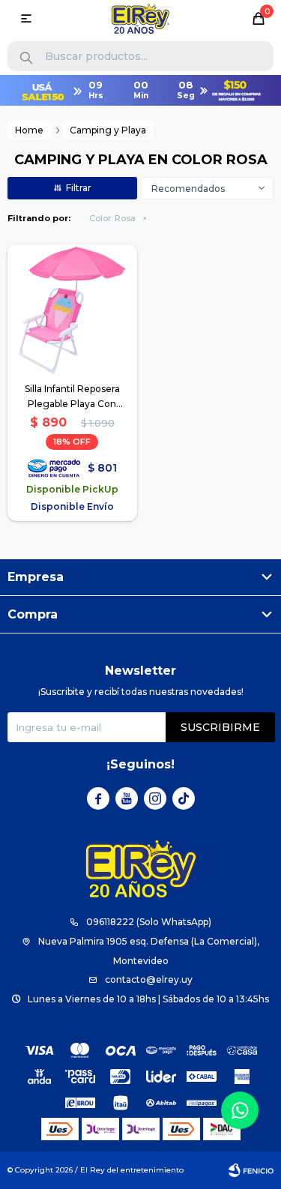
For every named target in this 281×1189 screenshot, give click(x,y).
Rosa (112, 218)
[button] (26, 58)
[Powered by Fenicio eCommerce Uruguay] (251, 1170)
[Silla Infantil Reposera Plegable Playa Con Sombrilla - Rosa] (72, 309)
